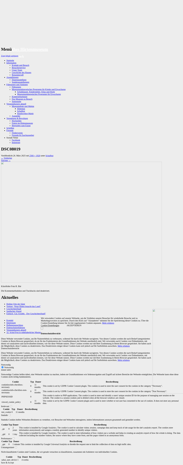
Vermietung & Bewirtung (17, 118)
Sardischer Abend (13, 311)
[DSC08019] (81, 282)
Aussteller (16, 116)
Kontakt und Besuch (20, 65)
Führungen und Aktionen (17, 84)
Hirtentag (21, 109)
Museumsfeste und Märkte (23, 106)
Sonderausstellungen (20, 82)
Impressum (11, 323)
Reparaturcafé (18, 75)
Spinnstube (16, 101)
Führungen (16, 87)
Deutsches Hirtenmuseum (24, 49)
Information (11, 63)
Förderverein (17, 133)
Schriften (10, 128)
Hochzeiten (16, 121)
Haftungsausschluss (14, 325)
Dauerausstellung (19, 80)
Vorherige (6, 158)
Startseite (10, 60)
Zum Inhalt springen (9, 56)
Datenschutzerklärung (15, 327)
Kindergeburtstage (19, 96)
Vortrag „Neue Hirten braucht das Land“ (23, 306)
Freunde (9, 130)
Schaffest (21, 111)
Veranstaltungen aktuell (16, 104)
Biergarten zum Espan (21, 125)
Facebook (16, 140)
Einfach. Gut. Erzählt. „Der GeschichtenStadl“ (26, 314)
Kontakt (9, 320)
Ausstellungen (12, 77)
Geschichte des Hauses (21, 72)
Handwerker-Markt (25, 113)
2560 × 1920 (34, 156)
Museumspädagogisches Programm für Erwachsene (39, 94)
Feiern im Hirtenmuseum (22, 123)
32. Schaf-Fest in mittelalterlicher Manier (23, 332)
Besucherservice (19, 68)
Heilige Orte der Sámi (15, 304)
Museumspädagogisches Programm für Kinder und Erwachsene (39, 89)
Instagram (16, 142)
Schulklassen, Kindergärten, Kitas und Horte (36, 92)
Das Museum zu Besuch (22, 99)
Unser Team (17, 70)
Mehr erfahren (108, 323)
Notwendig (9, 367)
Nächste (6, 160)
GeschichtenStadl (13, 309)
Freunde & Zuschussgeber (23, 135)
